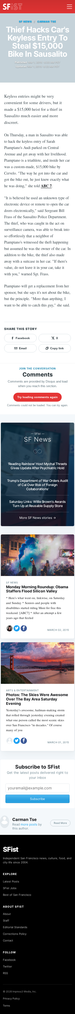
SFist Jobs (9, 888)
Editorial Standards (15, 927)
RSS (5, 973)
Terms (6, 1005)
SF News (25, 21)
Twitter (7, 966)
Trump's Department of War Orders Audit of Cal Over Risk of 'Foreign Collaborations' (37, 485)
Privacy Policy (11, 998)
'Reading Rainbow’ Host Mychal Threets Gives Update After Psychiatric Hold (37, 466)
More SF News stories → (37, 518)
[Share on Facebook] (23, 628)
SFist (10, 849)
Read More (60, 822)
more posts (29, 824)
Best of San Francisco (17, 894)
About (7, 914)
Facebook (9, 959)
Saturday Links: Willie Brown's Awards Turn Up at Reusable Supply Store (37, 504)
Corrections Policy (14, 933)
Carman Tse (46, 21)
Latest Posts (11, 881)
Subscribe (37, 799)
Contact (8, 940)
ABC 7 (46, 185)
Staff (6, 920)
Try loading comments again (37, 397)
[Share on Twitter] (16, 628)
